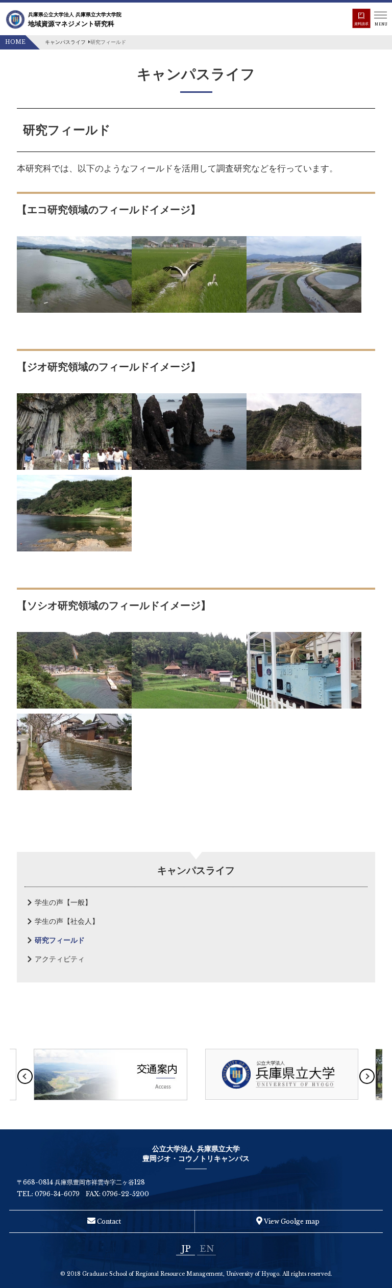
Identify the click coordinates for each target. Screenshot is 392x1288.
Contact (108, 1221)
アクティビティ (60, 959)
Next (367, 1076)
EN (207, 1248)
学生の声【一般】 (63, 902)
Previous (25, 1076)
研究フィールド (60, 940)
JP (185, 1248)
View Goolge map (291, 1221)
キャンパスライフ (65, 42)
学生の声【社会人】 (67, 921)
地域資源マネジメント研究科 (74, 19)
